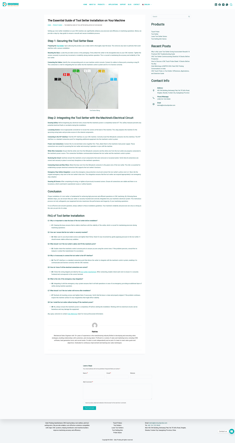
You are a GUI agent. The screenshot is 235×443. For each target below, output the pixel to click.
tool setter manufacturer (88, 272)
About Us (92, 4)
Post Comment (89, 408)
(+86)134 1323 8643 (163, 99)
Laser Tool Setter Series (159, 36)
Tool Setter (60, 46)
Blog (129, 4)
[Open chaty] (231, 431)
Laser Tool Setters (117, 428)
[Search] (231, 4)
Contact (137, 4)
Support (123, 4)
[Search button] (189, 16)
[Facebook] (219, 4)
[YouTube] (223, 4)
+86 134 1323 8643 (154, 425)
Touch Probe (155, 32)
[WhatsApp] (227, 4)
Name (85, 373)
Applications (113, 4)
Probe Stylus (117, 432)
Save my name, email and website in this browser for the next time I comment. (105, 402)
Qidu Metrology (72, 314)
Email (109, 373)
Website (132, 373)
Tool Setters (117, 425)
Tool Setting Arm (117, 430)
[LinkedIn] (216, 4)
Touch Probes (117, 423)
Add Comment (88, 382)
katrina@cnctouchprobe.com (166, 105)
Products (101, 4)
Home (85, 4)
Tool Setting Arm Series (159, 39)
